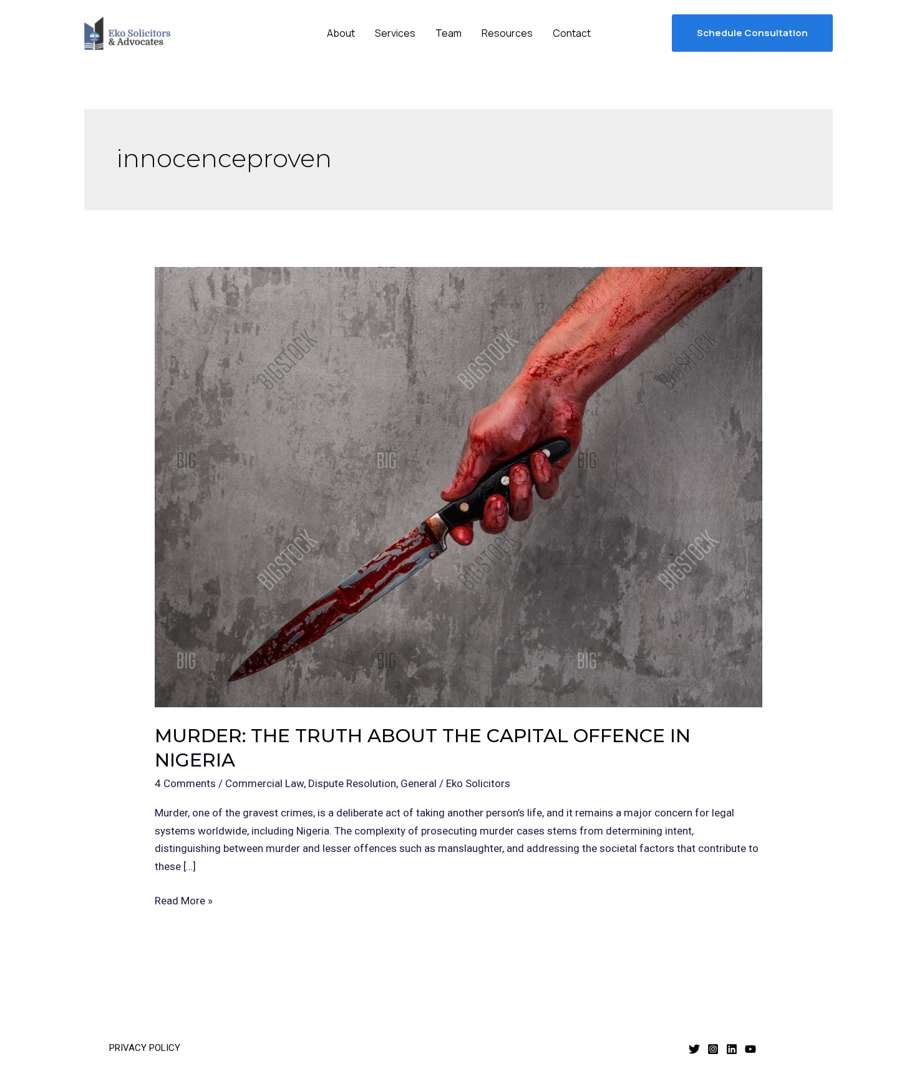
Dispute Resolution (352, 783)
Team (448, 33)
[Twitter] (694, 1049)
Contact (572, 33)
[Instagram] (713, 1049)
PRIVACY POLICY (144, 1047)
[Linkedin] (731, 1049)
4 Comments (185, 783)
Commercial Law (264, 783)
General (418, 783)
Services (395, 33)
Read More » (184, 899)
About (341, 33)
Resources (507, 33)
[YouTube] (750, 1049)
